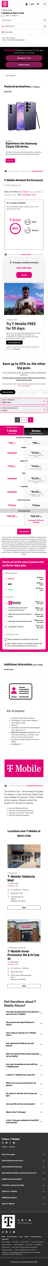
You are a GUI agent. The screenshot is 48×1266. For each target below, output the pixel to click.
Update (24, 275)
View (24, 908)
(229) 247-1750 (17, 893)
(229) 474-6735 (17, 972)
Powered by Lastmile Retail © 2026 (24, 1262)
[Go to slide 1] (9, 171)
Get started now (14, 342)
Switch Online (24, 65)
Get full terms (24, 129)
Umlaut (25, 191)
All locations (10, 76)
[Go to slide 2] (21, 171)
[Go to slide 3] (33, 171)
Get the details (24, 120)
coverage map (29, 194)
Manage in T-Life (24, 58)
